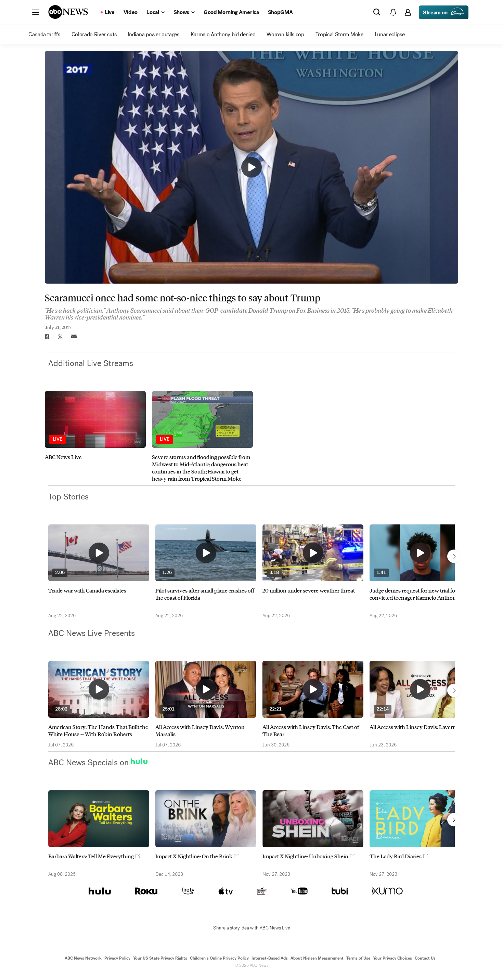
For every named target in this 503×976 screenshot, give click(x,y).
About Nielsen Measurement (317, 958)
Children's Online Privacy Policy (219, 958)
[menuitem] (44, 34)
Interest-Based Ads (270, 958)
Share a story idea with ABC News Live (251, 928)
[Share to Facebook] (46, 336)
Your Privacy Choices (392, 958)
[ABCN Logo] (68, 12)
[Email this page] (74, 336)
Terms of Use (358, 958)
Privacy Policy (117, 958)
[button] (35, 12)
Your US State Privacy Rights (160, 958)
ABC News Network (83, 958)
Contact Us (425, 958)
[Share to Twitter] (60, 336)
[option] (95, 436)
